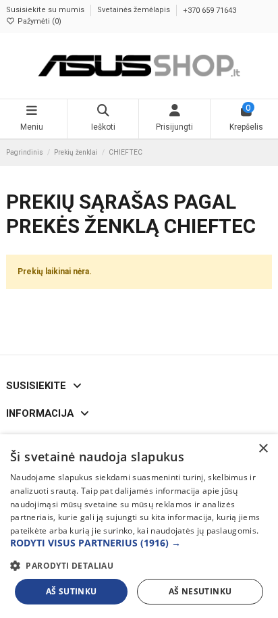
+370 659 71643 (209, 10)
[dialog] (139, 526)
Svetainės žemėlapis (134, 10)
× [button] (263, 449)
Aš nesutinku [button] (200, 591)
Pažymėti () (38, 21)
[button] (139, 543)
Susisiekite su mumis (46, 10)
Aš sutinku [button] (71, 591)
